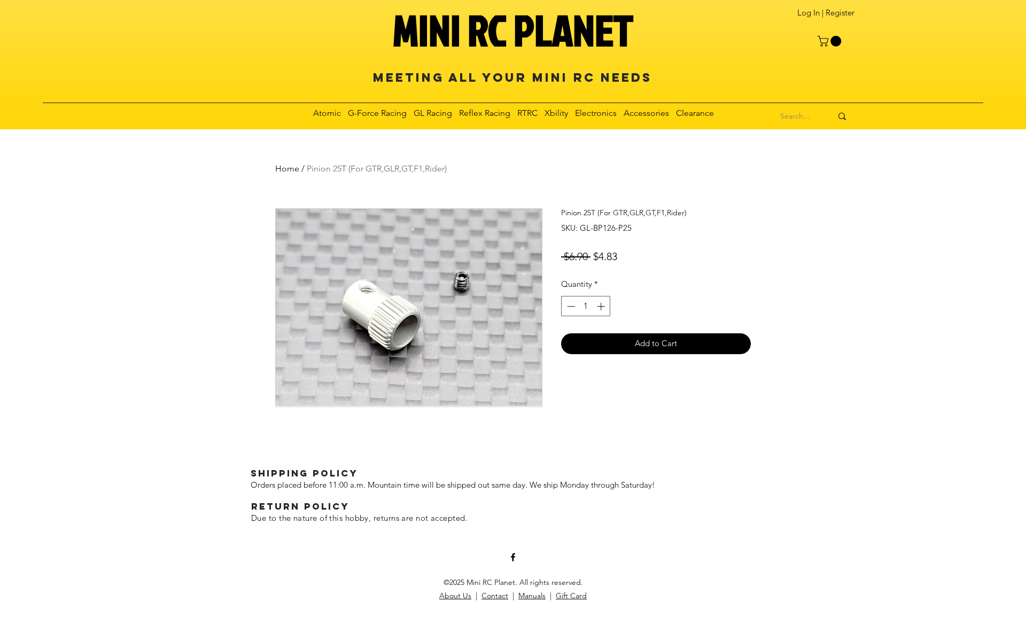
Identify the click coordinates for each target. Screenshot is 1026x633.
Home (287, 168)
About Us (455, 595)
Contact (494, 595)
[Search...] (842, 116)
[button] (831, 41)
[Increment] (602, 306)
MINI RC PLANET (513, 30)
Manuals (532, 595)
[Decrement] (570, 306)
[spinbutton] (586, 306)
